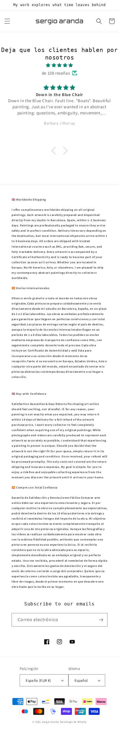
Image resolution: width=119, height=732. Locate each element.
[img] (59, 65)
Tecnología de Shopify (73, 721)
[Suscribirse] (100, 620)
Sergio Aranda (51, 721)
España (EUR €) (38, 680)
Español (81, 680)
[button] (7, 21)
